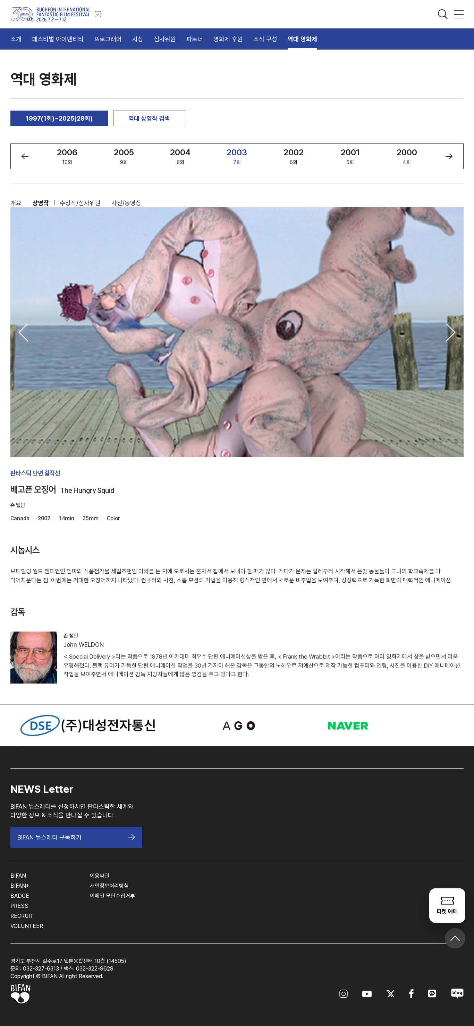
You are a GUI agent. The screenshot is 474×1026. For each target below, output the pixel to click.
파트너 (194, 39)
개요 (16, 203)
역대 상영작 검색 (149, 118)
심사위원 (165, 39)
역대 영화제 (302, 39)
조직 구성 (265, 39)
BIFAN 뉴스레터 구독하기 (49, 837)
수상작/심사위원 (80, 203)
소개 (16, 39)
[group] (67, 156)
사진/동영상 (126, 203)
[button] (24, 156)
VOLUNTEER (26, 926)
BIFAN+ (19, 885)
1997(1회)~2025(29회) (59, 118)
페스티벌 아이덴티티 (58, 39)
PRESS (19, 906)
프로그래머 (108, 39)
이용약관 (99, 875)
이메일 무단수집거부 (112, 896)
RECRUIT (22, 916)
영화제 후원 (228, 39)
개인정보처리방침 (109, 885)
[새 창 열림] (237, 726)
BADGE (19, 896)
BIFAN (18, 875)
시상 (137, 39)
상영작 (40, 203)
